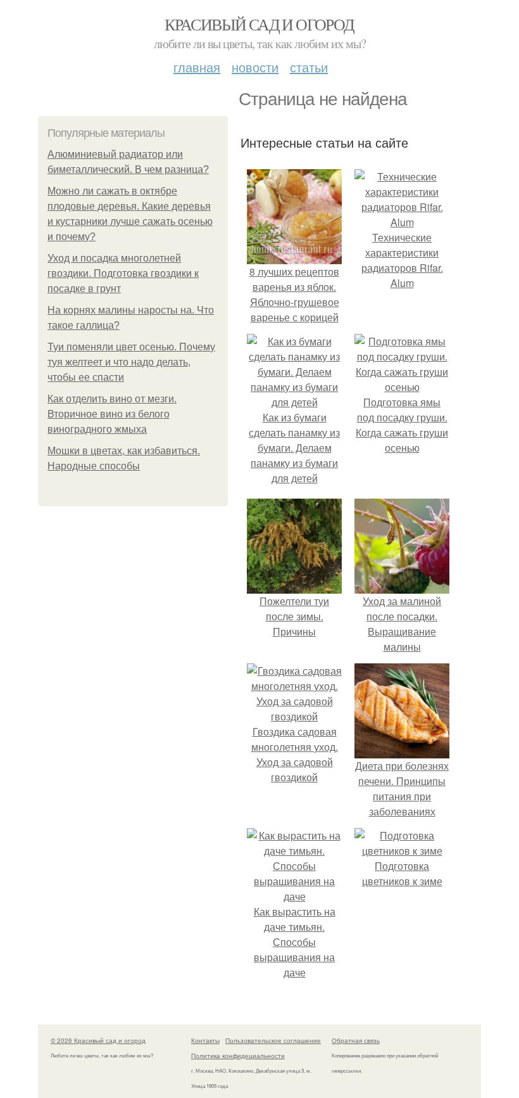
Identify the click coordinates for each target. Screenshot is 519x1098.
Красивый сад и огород (259, 24)
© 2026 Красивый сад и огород (98, 1040)
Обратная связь (356, 1040)
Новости (255, 67)
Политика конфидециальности (238, 1055)
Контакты (205, 1040)
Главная (196, 67)
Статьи (309, 67)
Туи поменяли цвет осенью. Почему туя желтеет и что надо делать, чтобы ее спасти (131, 362)
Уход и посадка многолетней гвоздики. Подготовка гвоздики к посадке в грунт (123, 273)
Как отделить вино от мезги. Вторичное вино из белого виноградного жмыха (112, 414)
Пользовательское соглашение (273, 1040)
